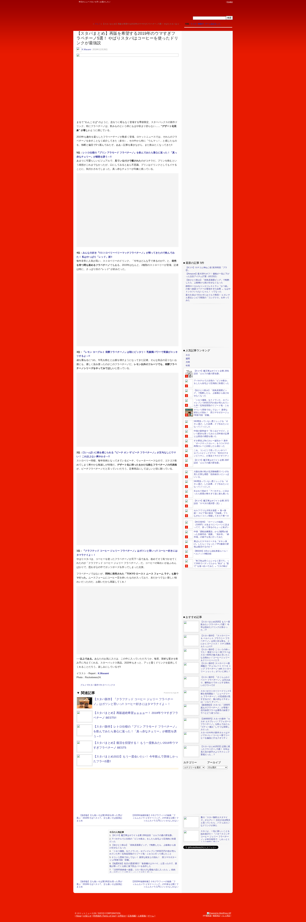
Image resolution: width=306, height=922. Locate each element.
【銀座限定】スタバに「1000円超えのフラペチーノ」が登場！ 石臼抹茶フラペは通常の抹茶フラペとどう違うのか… (215, 709)
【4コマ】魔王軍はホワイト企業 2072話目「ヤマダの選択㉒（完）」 (211, 502)
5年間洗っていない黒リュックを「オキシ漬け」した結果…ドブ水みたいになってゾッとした (211, 424)
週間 (188, 358)
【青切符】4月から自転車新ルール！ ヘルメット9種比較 (211, 552)
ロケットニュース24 (110, 12)
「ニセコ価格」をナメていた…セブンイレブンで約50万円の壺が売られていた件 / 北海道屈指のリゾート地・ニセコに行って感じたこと (142, 852)
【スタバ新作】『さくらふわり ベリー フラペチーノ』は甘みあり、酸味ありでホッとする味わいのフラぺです (215, 681)
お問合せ (122, 916)
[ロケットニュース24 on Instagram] (215, 2)
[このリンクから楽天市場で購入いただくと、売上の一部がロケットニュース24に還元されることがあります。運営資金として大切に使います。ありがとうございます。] (203, 2)
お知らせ (87, 916)
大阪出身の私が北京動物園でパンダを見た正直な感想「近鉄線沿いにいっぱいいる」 (211, 474)
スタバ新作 (93, 685)
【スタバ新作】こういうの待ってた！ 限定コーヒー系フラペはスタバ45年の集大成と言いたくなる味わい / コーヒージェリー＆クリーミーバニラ (215, 654)
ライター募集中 (197, 24)
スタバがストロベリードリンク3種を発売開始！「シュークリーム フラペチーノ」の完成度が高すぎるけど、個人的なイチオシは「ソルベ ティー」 (216, 696)
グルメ (83, 685)
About (78, 916)
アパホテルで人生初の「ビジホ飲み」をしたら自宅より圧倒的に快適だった (211, 381)
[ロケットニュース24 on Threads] (212, 2)
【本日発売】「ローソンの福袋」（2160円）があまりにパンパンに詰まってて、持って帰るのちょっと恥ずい (211, 524)
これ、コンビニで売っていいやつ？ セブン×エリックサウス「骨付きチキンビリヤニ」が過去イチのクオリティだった (207, 454)
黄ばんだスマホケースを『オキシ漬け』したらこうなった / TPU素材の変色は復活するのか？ (211, 544)
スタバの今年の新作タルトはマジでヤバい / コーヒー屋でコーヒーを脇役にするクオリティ (215, 735)
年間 (188, 365)
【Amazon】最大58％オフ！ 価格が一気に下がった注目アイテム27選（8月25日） (207, 275)
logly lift (175, 693)
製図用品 (216, 916)
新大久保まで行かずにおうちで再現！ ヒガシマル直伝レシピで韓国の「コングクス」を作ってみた (208, 297)
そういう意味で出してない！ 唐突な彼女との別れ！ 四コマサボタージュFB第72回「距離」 (211, 412)
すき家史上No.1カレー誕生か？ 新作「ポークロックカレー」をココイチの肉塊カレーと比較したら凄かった (211, 443)
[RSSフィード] (224, 2)
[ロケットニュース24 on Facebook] (209, 2)
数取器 (208, 916)
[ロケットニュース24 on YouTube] (221, 2)
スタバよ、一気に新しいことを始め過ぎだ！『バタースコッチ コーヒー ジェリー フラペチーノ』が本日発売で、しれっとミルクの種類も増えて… (215, 836)
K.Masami (86, 49)
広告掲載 (132, 916)
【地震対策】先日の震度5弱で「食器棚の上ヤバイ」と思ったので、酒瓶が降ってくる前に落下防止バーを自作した (143, 864)
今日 (188, 355)
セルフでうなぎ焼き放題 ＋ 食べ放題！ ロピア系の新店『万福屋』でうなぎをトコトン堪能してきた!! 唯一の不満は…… (207, 514)
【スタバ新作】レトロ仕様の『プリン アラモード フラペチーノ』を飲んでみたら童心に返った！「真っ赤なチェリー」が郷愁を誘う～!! (135, 731)
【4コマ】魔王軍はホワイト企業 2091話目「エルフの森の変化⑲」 (143, 835)
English (230, 2)
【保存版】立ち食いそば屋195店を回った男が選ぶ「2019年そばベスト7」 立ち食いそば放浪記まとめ (99, 818)
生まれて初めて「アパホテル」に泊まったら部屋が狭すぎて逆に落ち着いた (211, 492)
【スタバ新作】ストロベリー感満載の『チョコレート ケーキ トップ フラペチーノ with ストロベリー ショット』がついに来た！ (216, 667)
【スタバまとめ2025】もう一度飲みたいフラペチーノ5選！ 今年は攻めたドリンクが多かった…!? (215, 626)
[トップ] (90, 23)
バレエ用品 (225, 916)
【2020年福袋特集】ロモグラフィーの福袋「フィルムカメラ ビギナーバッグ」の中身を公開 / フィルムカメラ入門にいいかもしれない (155, 818)
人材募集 (142, 916)
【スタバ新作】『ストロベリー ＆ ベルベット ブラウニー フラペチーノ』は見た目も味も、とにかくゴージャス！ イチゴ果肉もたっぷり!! (215, 641)
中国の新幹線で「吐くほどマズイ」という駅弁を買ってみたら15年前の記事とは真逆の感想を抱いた (211, 434)
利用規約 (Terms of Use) (104, 916)
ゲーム (151, 916)
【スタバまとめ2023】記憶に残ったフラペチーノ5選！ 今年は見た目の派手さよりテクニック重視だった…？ (215, 750)
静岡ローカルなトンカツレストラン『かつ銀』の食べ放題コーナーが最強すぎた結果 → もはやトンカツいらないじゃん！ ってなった (208, 289)
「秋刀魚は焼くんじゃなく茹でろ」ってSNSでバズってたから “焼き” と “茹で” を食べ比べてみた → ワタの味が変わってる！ (207, 565)
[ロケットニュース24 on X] (206, 2)
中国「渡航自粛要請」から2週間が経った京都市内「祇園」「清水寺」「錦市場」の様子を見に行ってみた (211, 534)
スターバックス (108, 685)
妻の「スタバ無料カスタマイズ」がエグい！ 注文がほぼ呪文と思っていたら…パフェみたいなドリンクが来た (215, 821)
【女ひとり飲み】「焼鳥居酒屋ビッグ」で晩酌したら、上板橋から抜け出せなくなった (207, 281)
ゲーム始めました (212, 24)
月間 (188, 362)
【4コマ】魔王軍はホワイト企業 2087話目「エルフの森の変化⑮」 (211, 461)
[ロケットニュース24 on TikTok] (218, 2)
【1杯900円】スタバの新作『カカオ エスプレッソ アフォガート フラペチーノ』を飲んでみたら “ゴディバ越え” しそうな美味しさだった (216, 724)
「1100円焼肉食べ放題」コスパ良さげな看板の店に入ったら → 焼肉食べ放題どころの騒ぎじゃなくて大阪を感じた (142, 871)
